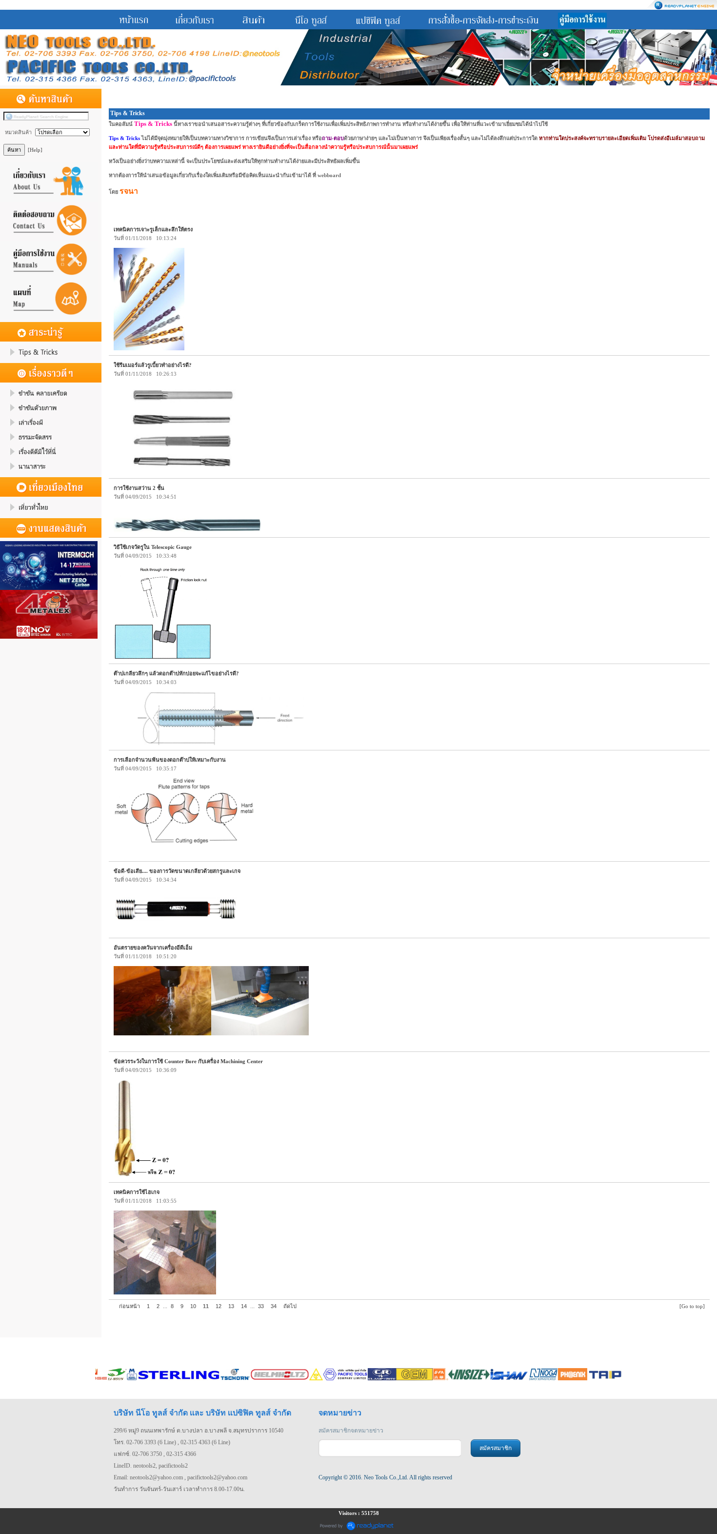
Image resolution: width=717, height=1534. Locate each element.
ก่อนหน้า (129, 1306)
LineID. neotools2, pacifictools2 (151, 1465)
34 (274, 1306)
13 (231, 1306)
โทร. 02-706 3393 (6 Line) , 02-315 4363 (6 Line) (172, 1442)
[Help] (35, 150)
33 (261, 1306)
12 (218, 1306)
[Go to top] (692, 1306)
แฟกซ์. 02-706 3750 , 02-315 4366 (155, 1454)
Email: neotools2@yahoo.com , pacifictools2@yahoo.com (180, 1477)
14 (244, 1306)
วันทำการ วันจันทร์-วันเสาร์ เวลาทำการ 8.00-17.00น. (179, 1489)
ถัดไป (290, 1306)
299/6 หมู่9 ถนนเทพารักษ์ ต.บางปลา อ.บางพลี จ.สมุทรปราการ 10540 (198, 1430)
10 (193, 1306)
